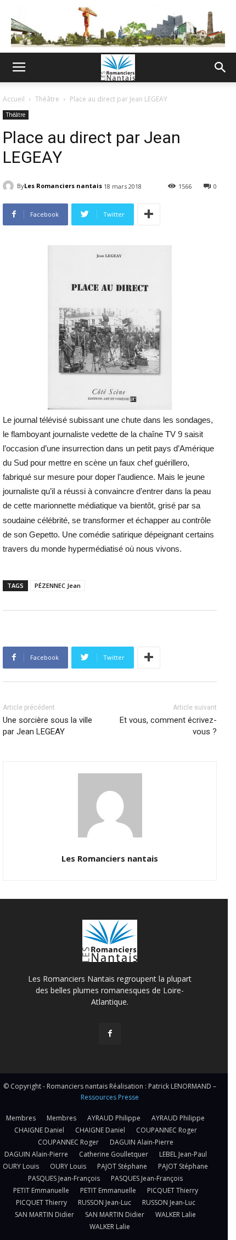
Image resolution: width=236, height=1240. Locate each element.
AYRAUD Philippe (114, 1118)
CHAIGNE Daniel (39, 1130)
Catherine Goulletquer (113, 1154)
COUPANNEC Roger (166, 1130)
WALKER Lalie (175, 1214)
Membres (21, 1118)
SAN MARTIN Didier (44, 1214)
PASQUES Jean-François (64, 1178)
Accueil (14, 99)
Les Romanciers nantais (63, 186)
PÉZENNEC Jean (58, 585)
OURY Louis (21, 1166)
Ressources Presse (110, 1097)
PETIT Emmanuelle (41, 1190)
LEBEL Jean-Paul (183, 1154)
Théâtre (47, 99)
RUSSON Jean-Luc (104, 1202)
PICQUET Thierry (172, 1190)
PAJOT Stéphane (122, 1166)
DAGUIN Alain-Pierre (141, 1142)
